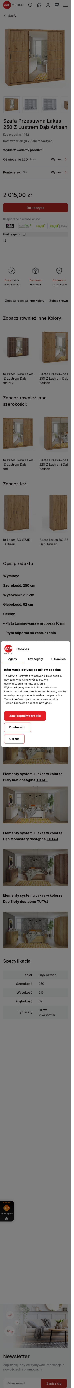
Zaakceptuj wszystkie (25, 715)
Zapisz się (53, 1383)
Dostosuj (16, 727)
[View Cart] (56, 5)
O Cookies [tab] (58, 659)
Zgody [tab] (12, 659)
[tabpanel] (11, 104)
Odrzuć (14, 739)
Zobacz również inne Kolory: (25, 301)
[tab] (25, 300)
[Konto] (48, 5)
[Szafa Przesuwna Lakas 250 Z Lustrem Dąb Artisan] (35, 57)
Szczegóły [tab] (35, 659)
